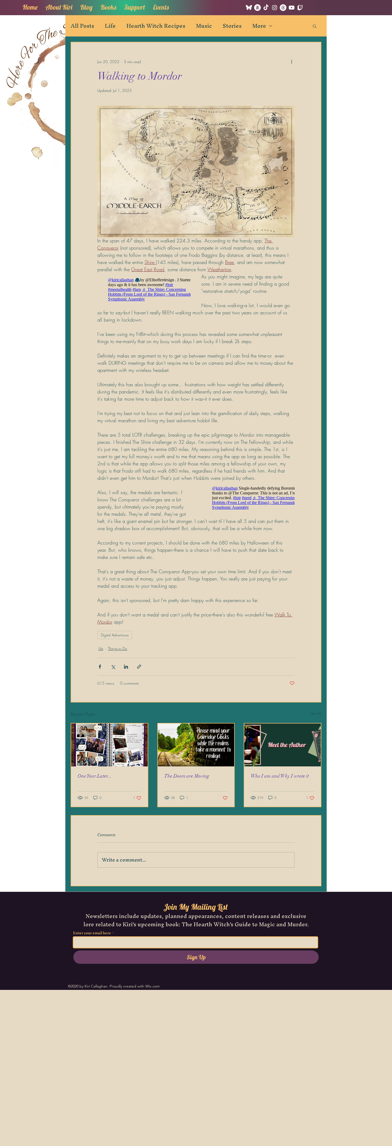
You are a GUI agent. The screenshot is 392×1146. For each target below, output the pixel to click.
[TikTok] (266, 7)
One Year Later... (94, 776)
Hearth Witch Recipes (155, 26)
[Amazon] (257, 7)
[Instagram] (274, 7)
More (259, 26)
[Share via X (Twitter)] (112, 666)
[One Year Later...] (109, 745)
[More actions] (291, 61)
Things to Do (117, 648)
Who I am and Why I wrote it (280, 776)
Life (110, 26)
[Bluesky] (249, 7)
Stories (232, 26)
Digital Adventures (115, 634)
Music (204, 26)
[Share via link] (139, 666)
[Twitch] (300, 7)
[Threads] (283, 7)
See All (315, 713)
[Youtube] (291, 7)
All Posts (82, 26)
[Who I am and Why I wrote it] (282, 745)
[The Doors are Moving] (196, 745)
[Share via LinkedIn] (126, 666)
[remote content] (144, 289)
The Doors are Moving (186, 776)
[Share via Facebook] (99, 666)
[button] (108, 6)
